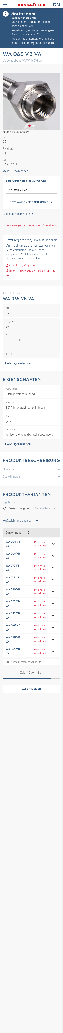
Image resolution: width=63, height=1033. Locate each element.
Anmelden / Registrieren (23, 265)
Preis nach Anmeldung (40, 544)
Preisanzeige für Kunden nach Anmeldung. (31, 225)
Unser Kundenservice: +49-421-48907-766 (31, 273)
